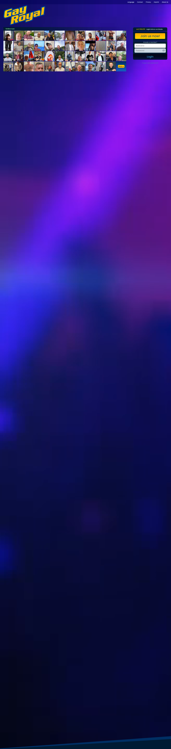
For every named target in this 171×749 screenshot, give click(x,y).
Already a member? (150, 42)
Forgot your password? (150, 63)
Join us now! (150, 36)
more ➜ (121, 66)
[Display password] (163, 50)
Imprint (156, 2)
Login (150, 56)
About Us (165, 2)
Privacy (148, 2)
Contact (140, 2)
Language (130, 2)
